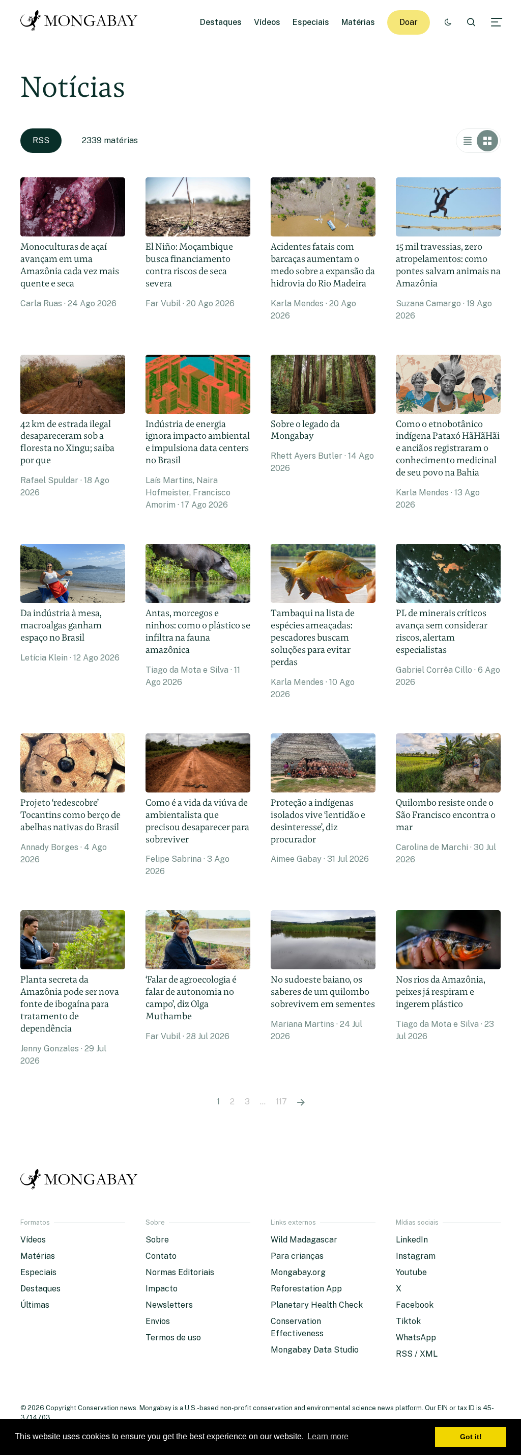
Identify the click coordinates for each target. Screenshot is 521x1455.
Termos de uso (173, 1337)
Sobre (157, 1240)
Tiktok (408, 1321)
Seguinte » (301, 1102)
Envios (158, 1321)
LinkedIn (412, 1240)
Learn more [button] (328, 1436)
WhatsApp (416, 1337)
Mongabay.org (298, 1272)
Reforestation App (306, 1288)
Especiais (311, 22)
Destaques (221, 22)
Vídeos (267, 22)
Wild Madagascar (304, 1240)
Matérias (358, 22)
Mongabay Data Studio (315, 1350)
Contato (161, 1256)
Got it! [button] (471, 1437)
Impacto (162, 1288)
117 (281, 1101)
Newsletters (169, 1305)
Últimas (34, 1305)
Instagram (416, 1256)
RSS (41, 140)
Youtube (411, 1272)
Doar (408, 22)
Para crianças (297, 1256)
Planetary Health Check (317, 1305)
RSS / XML (417, 1354)
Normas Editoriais (180, 1272)
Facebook (414, 1305)
